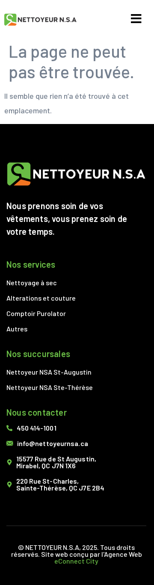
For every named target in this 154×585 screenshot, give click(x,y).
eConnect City (76, 561)
